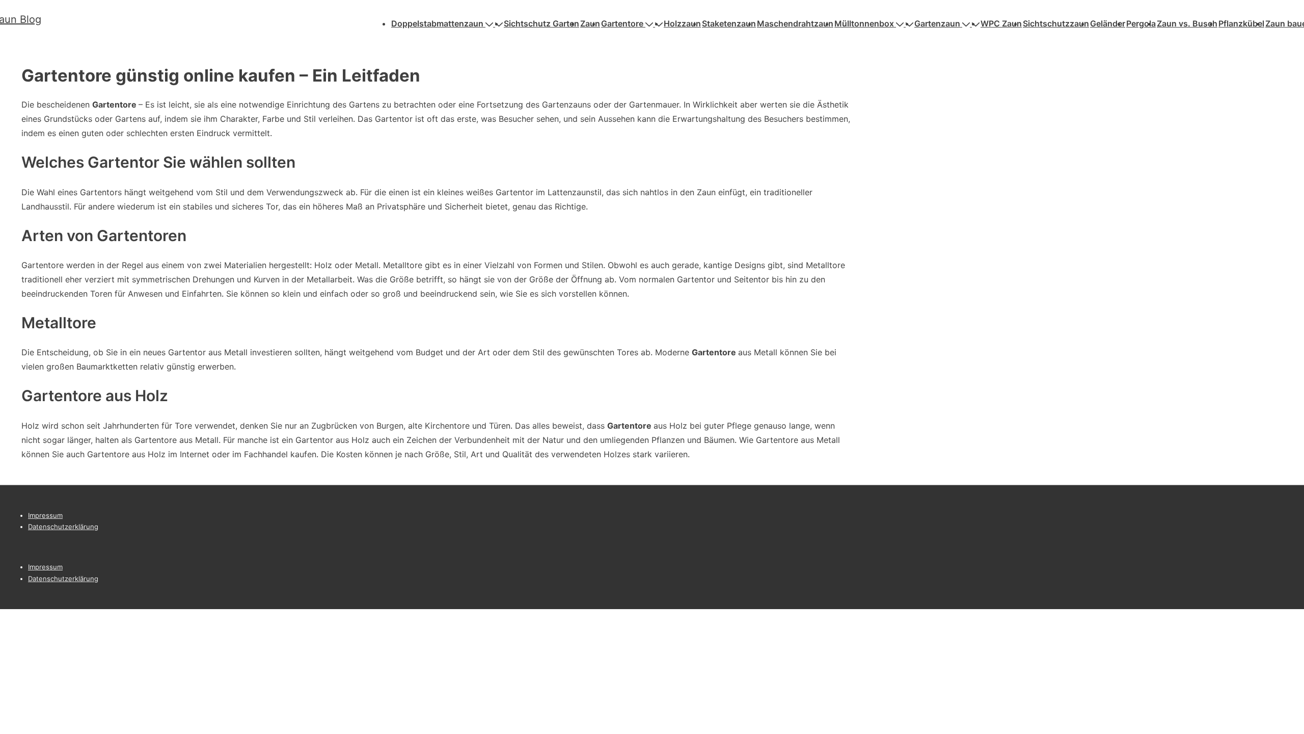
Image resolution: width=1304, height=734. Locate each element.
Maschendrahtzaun (795, 23)
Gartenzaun (937, 23)
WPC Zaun (1001, 23)
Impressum (45, 515)
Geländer (1107, 23)
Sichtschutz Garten (541, 23)
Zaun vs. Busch (1187, 23)
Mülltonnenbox (864, 23)
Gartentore (622, 23)
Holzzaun (682, 23)
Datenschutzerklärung (63, 526)
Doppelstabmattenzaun (437, 23)
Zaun (590, 23)
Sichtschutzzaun (1056, 23)
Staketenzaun (729, 23)
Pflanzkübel (1241, 23)
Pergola (1141, 23)
